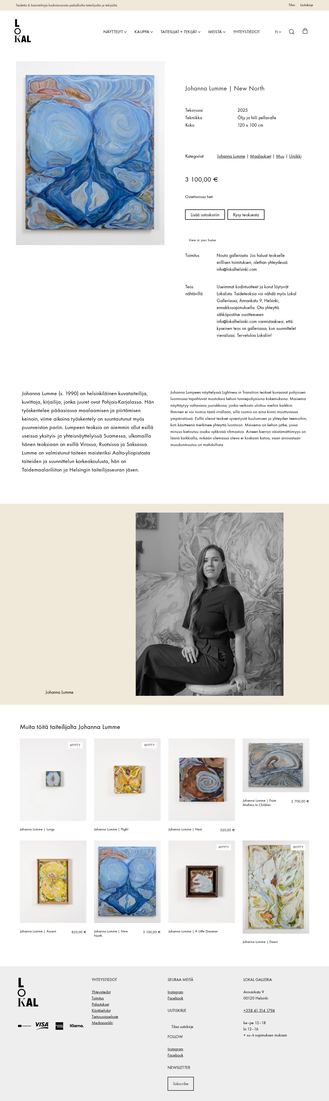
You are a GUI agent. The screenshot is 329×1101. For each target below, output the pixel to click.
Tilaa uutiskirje (182, 1026)
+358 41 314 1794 (259, 1010)
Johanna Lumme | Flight (111, 829)
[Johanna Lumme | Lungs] (53, 779)
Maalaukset (260, 156)
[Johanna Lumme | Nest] (201, 779)
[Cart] (305, 32)
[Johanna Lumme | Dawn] (276, 887)
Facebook (175, 998)
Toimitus (98, 998)
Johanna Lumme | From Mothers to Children (259, 803)
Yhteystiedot (101, 991)
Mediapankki (102, 1022)
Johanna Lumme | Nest (185, 829)
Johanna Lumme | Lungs (37, 829)
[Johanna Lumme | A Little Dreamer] (201, 881)
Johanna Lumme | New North (111, 933)
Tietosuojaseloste (105, 1016)
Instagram (175, 991)
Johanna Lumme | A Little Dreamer (193, 931)
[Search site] (292, 32)
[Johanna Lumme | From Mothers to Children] (276, 765)
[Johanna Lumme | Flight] (127, 779)
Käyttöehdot (101, 1010)
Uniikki (295, 156)
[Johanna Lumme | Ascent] (53, 881)
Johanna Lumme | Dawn (260, 942)
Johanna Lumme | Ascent (38, 931)
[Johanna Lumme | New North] (127, 881)
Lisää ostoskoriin (205, 215)
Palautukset (100, 1004)
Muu (280, 156)
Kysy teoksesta (246, 215)
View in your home (202, 240)
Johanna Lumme (231, 156)
